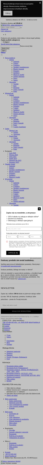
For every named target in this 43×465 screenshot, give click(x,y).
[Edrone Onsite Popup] (21, 232)
